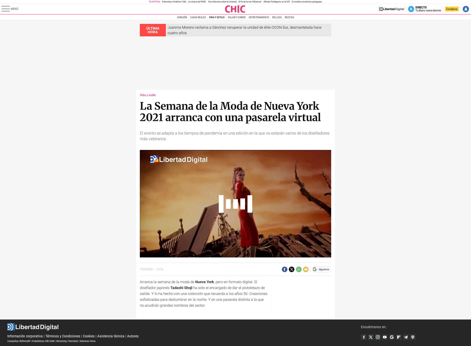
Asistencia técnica (110, 336)
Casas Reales (198, 17)
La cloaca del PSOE (197, 2)
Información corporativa (25, 336)
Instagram (377, 337)
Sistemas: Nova (87, 341)
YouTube (384, 337)
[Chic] (235, 9)
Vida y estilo (216, 17)
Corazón (182, 17)
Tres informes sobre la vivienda (222, 2)
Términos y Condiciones (62, 336)
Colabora (451, 9)
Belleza (277, 17)
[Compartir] (284, 269)
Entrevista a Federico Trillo (174, 2)
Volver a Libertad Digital (391, 9)
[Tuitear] (291, 269)
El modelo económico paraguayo (307, 2)
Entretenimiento (259, 17)
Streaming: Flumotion (67, 341)
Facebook (363, 337)
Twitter (370, 337)
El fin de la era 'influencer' (250, 2)
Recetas (289, 17)
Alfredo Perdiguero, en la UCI (277, 2)
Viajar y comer (236, 17)
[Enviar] (299, 269)
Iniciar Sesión (466, 9)
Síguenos (324, 269)
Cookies (89, 336)
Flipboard (398, 337)
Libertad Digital (184, 327)
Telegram (405, 337)
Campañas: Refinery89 (18, 341)
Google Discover (391, 337)
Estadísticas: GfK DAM (43, 341)
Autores (133, 336)
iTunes (412, 337)
